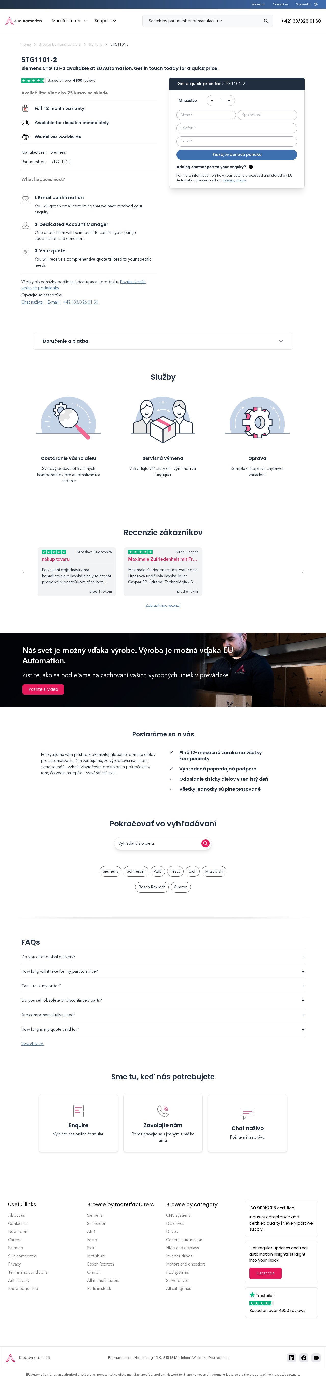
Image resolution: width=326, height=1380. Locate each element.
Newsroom (18, 1231)
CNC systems (178, 1215)
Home (26, 44)
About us (258, 4)
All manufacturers (103, 1280)
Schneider (136, 871)
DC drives (175, 1223)
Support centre (22, 1256)
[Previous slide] (29, 571)
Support (103, 21)
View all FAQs (32, 1044)
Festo (175, 871)
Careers (15, 1239)
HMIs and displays (182, 1247)
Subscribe (265, 1273)
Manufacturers (67, 21)
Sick (192, 871)
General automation (184, 1239)
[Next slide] (296, 571)
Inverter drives (179, 1256)
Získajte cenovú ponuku (237, 154)
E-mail (53, 302)
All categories (178, 1288)
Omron (180, 887)
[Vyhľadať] (268, 21)
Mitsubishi (214, 871)
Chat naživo (32, 302)
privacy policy (235, 180)
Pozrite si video (43, 689)
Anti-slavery (18, 1280)
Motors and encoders (186, 1264)
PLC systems (177, 1272)
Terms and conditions (27, 1272)
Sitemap (15, 1247)
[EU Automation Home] (23, 21)
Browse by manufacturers (60, 44)
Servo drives (177, 1280)
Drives (172, 1231)
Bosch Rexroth (152, 887)
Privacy (14, 1264)
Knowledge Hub (23, 1288)
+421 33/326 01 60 (80, 302)
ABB (158, 871)
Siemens (95, 44)
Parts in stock (99, 1288)
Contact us (280, 4)
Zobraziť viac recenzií (163, 605)
